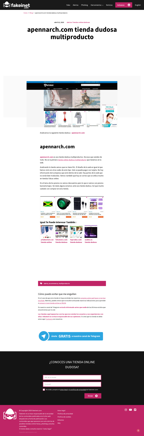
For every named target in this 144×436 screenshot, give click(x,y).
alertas (69, 22)
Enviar (90, 396)
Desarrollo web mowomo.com (28, 432)
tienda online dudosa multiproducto (72, 160)
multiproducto (64, 283)
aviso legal (64, 390)
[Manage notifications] (138, 430)
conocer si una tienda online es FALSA (52, 303)
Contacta (49, 319)
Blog (31, 13)
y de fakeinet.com (72, 390)
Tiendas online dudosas (81, 22)
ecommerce (53, 283)
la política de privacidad (77, 390)
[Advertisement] (72, 56)
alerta (46, 283)
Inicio (26, 13)
